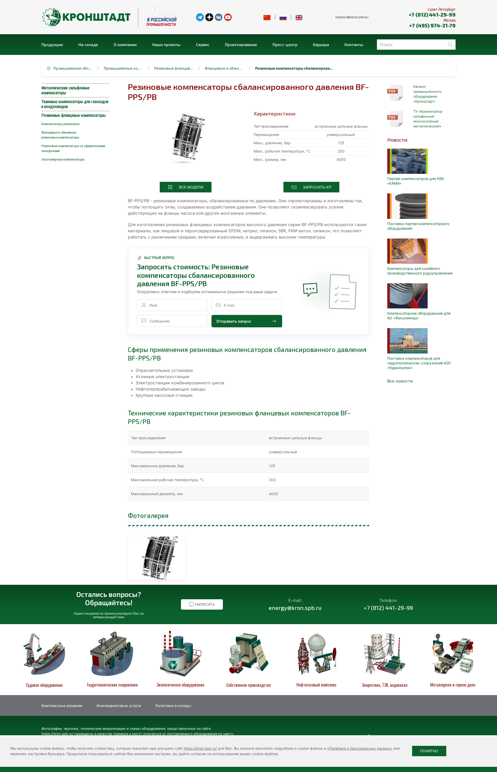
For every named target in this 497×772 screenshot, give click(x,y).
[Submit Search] (450, 44)
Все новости (400, 381)
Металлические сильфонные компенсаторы (65, 90)
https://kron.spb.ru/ (200, 748)
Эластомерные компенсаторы (62, 159)
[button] (156, 558)
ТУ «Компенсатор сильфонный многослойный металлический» (427, 118)
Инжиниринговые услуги (119, 705)
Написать (204, 604)
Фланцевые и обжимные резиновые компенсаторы (224, 68)
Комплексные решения (61, 705)
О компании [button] (125, 44)
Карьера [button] (321, 44)
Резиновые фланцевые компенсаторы (173, 68)
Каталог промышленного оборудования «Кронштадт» (427, 93)
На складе (88, 44)
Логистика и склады (173, 705)
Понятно (429, 751)
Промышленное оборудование (72, 68)
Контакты (354, 44)
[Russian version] (283, 17)
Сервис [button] (202, 44)
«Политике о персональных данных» (359, 748)
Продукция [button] (52, 44)
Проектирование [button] (241, 44)
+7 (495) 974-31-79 (432, 25)
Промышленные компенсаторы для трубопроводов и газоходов (123, 68)
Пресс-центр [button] (285, 44)
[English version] (299, 17)
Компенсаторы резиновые (60, 124)
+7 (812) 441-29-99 (432, 14)
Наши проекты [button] (166, 44)
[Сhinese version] (267, 17)
